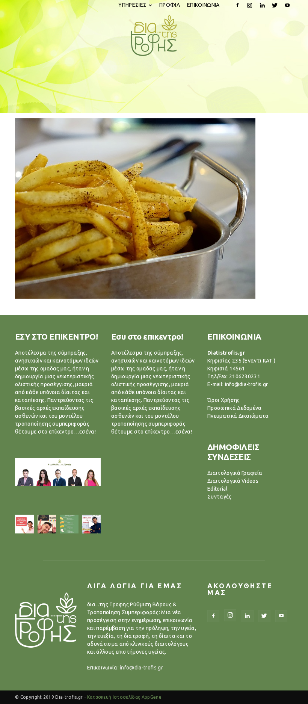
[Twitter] (275, 5)
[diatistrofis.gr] (154, 35)
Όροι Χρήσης (223, 400)
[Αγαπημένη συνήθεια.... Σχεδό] (69, 524)
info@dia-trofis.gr (141, 668)
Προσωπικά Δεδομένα (234, 408)
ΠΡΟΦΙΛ (169, 5)
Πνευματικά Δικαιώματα (238, 416)
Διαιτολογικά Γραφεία (234, 473)
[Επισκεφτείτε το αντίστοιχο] (24, 524)
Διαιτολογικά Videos (232, 481)
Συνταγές (219, 497)
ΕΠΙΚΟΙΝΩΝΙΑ (203, 5)
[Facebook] (237, 5)
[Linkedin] (262, 5)
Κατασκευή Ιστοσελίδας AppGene (124, 697)
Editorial (217, 489)
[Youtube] (287, 5)
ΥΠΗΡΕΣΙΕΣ (132, 5)
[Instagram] (249, 5)
